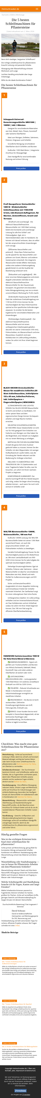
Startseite (5, 15)
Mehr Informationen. (24, 1084)
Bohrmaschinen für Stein (26, 764)
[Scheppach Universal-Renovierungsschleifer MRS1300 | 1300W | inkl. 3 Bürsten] (21, 105)
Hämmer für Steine (24, 797)
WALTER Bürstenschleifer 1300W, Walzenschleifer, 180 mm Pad (19, 533)
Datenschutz (31, 1071)
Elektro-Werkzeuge (17, 15)
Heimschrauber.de (10, 9)
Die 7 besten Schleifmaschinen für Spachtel (17, 1004)
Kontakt (8, 1071)
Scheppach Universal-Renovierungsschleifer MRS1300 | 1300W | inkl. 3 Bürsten (19, 122)
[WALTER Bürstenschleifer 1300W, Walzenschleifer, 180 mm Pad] (21, 518)
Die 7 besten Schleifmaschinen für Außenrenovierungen (13, 962)
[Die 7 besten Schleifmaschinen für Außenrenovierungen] (20, 946)
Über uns (31, 1068)
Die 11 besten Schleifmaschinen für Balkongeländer (20, 1046)
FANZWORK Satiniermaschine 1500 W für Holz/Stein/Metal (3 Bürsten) (21, 657)
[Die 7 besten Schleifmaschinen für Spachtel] (20, 989)
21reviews (26, 1094)
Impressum (20, 1071)
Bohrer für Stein (20, 782)
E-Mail (17, 925)
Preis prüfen (21, 168)
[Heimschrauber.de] (20, 3)
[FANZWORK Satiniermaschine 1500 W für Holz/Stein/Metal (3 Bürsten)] (21, 642)
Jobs (13, 1071)
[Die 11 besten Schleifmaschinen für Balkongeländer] (20, 1031)
